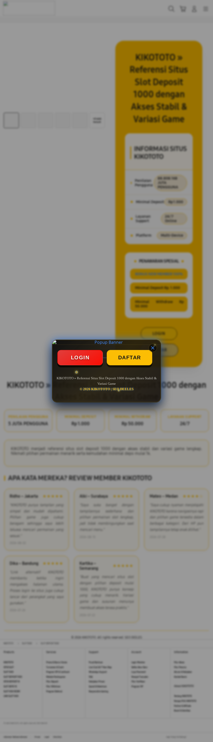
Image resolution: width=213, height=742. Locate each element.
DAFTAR (129, 357)
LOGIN (80, 357)
